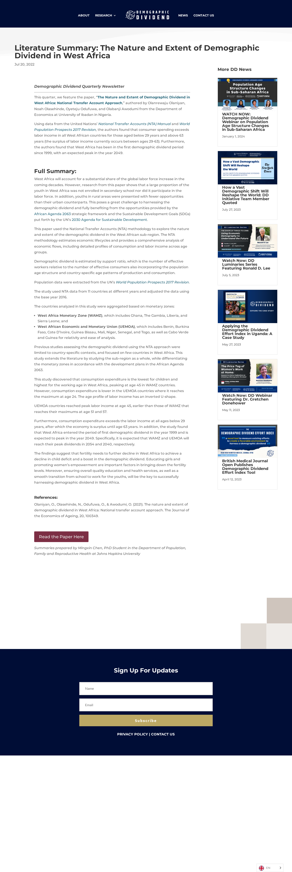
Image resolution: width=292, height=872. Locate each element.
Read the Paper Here (61, 536)
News (183, 15)
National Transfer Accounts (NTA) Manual (134, 124)
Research (103, 15)
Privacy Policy (132, 734)
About (84, 15)
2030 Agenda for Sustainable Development (109, 220)
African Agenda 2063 (52, 214)
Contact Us (203, 15)
